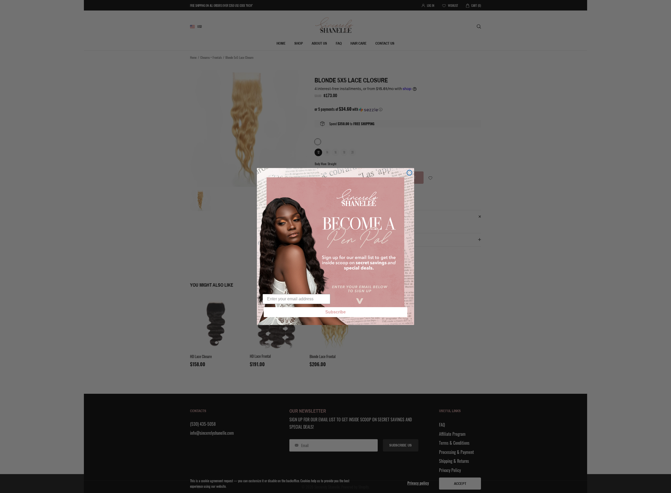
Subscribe (335, 312)
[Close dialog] (409, 172)
